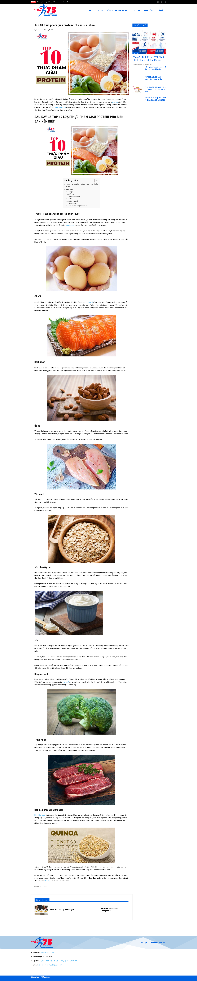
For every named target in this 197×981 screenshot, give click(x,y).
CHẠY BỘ (135, 53)
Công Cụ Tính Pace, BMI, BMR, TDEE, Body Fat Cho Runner (148, 58)
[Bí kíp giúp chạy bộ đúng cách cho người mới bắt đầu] (137, 69)
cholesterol (70, 225)
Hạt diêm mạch (40, 815)
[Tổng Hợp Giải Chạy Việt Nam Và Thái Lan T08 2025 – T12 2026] (137, 89)
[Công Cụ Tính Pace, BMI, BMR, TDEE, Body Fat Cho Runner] (149, 42)
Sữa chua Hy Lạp (74, 196)
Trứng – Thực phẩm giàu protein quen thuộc (82, 184)
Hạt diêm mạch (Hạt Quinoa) (78, 206)
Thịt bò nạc (73, 203)
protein (115, 102)
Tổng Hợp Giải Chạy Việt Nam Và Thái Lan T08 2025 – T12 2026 (59, 2)
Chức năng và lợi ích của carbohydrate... (109, 909)
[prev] (102, 1)
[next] (106, 1)
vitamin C (65, 682)
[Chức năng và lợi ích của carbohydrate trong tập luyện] (90, 910)
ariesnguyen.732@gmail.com (50, 965)
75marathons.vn (47, 952)
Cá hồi (68, 187)
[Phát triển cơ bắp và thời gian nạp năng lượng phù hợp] (41, 910)
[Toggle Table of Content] (95, 181)
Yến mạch (72, 194)
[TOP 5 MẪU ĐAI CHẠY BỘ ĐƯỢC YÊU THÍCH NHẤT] (137, 79)
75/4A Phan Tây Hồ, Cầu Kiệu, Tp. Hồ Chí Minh (58, 961)
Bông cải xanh (73, 201)
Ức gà (71, 192)
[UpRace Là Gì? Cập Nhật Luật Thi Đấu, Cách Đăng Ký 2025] (137, 100)
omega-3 (89, 302)
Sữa (70, 199)
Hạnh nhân (70, 189)
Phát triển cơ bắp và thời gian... (63, 909)
